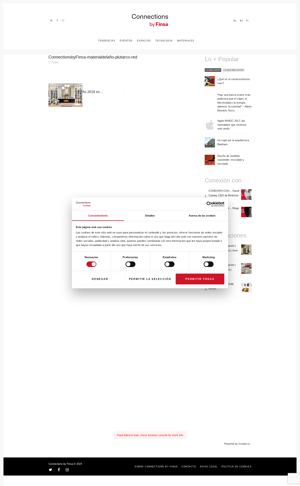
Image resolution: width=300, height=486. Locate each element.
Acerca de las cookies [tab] (202, 215)
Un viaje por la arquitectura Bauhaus (233, 142)
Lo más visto (213, 70)
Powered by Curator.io (237, 443)
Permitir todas (199, 278)
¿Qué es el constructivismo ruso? (233, 81)
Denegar (100, 278)
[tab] (213, 70)
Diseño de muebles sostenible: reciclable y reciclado (230, 159)
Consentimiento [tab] (98, 215)
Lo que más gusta (233, 70)
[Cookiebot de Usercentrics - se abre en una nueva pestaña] (209, 204)
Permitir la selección (150, 278)
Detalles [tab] (150, 215)
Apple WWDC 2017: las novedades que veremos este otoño (232, 124)
